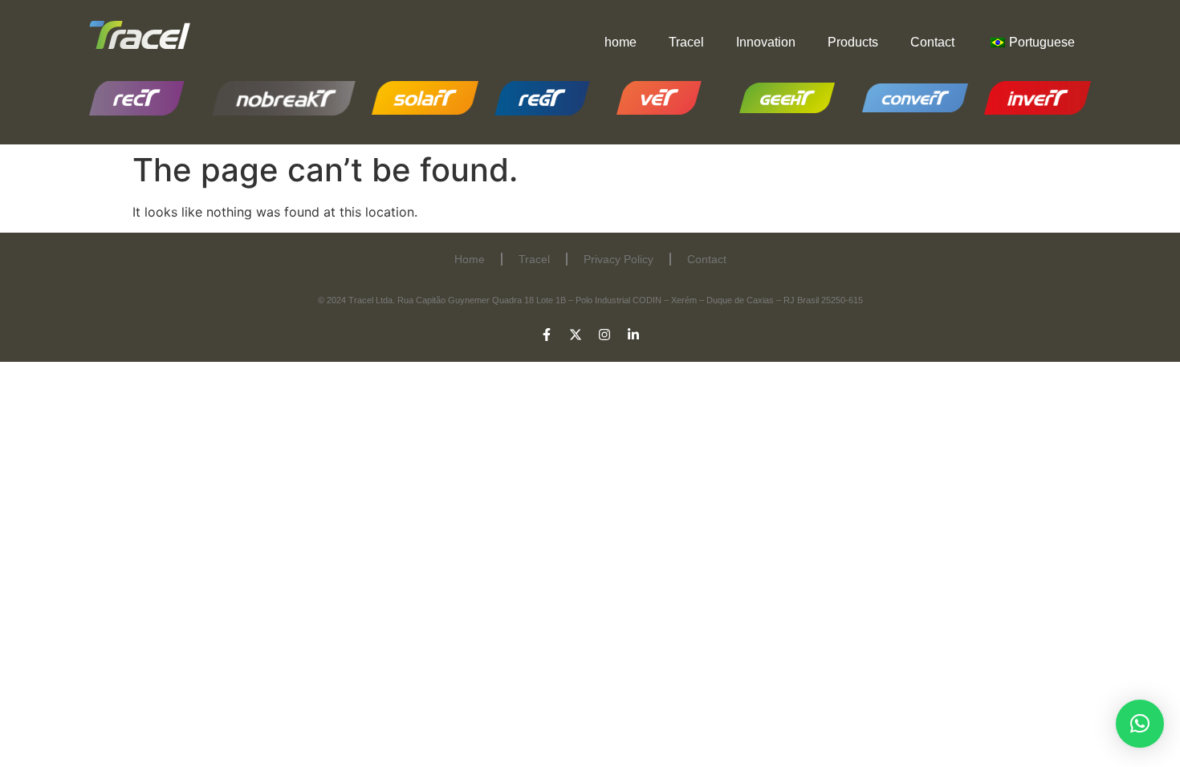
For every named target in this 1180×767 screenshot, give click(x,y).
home (620, 42)
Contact (932, 42)
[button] (1140, 724)
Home (469, 259)
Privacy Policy (618, 259)
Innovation (765, 42)
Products (853, 42)
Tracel (686, 42)
